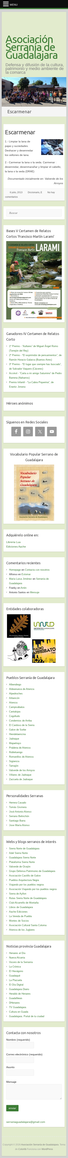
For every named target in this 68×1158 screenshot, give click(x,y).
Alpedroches (16, 693)
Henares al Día (17, 953)
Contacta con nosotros (37, 569)
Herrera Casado (17, 802)
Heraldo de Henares (20, 993)
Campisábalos (17, 707)
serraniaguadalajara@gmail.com (25, 1121)
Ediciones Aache (16, 546)
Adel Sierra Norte (18, 853)
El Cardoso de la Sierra (21, 725)
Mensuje (34, 592)
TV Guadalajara (17, 1007)
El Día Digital (16, 984)
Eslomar (26, 574)
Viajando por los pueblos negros (26, 884)
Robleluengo (15, 752)
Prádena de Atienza (19, 747)
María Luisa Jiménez (20, 578)
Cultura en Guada (18, 1011)
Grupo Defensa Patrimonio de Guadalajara (32, 871)
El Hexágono (16, 971)
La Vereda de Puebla (20, 916)
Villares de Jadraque (20, 774)
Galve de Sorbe (17, 729)
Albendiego (15, 684)
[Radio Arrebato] (44, 641)
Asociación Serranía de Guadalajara (31, 47)
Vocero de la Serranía (21, 962)
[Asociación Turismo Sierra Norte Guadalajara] (44, 616)
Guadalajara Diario (19, 989)
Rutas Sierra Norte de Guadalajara (27, 898)
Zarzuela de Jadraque (21, 779)
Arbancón (14, 698)
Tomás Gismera (17, 807)
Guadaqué (14, 975)
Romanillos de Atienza (21, 756)
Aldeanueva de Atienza (21, 689)
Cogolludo (14, 716)
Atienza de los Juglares (22, 929)
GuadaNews (15, 998)
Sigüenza (14, 761)
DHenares (14, 1002)
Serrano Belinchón (19, 816)
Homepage (15, 569)
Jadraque (14, 738)
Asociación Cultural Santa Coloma (27, 925)
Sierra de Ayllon (17, 893)
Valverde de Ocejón (19, 866)
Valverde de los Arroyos (22, 770)
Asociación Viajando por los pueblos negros (33, 889)
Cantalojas (15, 711)
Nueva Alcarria (17, 957)
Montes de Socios (19, 920)
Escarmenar (20, 132)
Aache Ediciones (18, 911)
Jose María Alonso (19, 825)
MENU (14, 4)
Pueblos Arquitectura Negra (24, 880)
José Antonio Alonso (20, 811)
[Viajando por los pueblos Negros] (19, 641)
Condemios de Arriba (20, 720)
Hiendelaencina (17, 734)
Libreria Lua (13, 542)
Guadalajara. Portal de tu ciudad (26, 1016)
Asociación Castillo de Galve (25, 875)
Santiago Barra (17, 820)
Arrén (23, 587)
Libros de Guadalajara (21, 907)
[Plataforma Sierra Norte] (19, 616)
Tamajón (13, 765)
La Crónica (15, 966)
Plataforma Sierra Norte (22, 862)
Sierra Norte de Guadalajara (24, 848)
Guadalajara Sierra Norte (22, 857)
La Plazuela (15, 980)
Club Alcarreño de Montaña (24, 902)
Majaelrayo (15, 743)
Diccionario (33, 192)
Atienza (13, 702)
